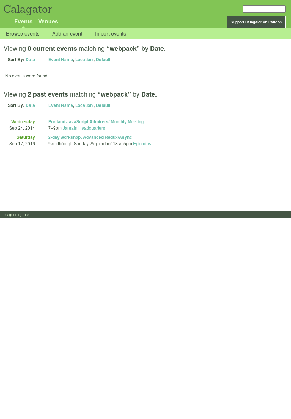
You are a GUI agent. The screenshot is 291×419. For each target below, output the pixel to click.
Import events (110, 33)
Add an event (67, 33)
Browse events (22, 33)
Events (23, 21)
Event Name (60, 59)
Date (30, 59)
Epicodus (142, 143)
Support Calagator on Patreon (256, 22)
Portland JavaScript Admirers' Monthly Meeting (96, 121)
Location (84, 59)
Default (103, 59)
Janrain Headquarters (84, 128)
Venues (48, 21)
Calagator (27, 9)
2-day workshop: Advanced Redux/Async (90, 137)
